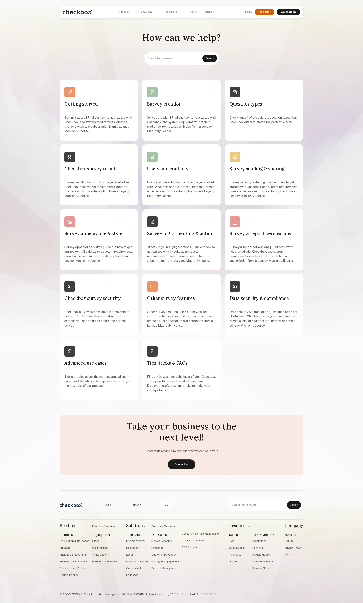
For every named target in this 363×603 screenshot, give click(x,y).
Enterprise (157, 548)
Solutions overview (163, 525)
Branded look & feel (105, 561)
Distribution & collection (74, 541)
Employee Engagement (165, 561)
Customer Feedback (163, 554)
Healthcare (132, 548)
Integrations (259, 541)
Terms (288, 554)
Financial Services (137, 561)
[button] (126, 12)
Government (133, 568)
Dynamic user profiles (73, 568)
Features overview (103, 525)
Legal (129, 554)
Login (248, 12)
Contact (289, 541)
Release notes (261, 568)
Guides (233, 561)
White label (99, 554)
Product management (164, 568)
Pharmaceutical (135, 541)
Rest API (257, 548)
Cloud (95, 541)
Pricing (193, 12)
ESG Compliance (192, 547)
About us (290, 534)
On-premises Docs (264, 561)
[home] (77, 12)
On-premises (100, 548)
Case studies (237, 548)
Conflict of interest (193, 540)
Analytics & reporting (73, 554)
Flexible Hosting (69, 575)
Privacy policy (293, 547)
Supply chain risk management (201, 533)
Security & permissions (74, 561)
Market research (161, 541)
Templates (235, 554)
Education (132, 575)
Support (136, 505)
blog (231, 541)
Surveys (65, 548)
